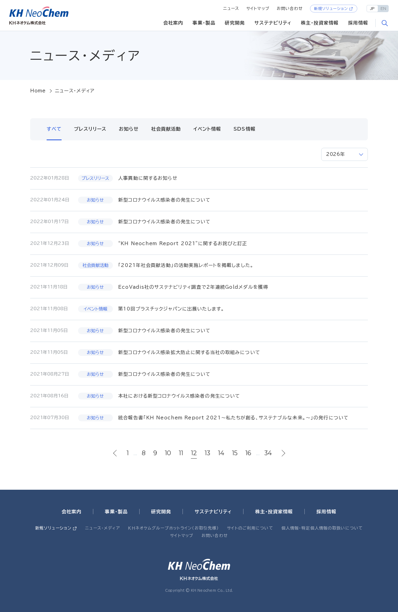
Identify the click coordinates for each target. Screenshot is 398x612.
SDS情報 (245, 129)
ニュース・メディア (102, 528)
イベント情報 (207, 129)
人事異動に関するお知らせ (148, 178)
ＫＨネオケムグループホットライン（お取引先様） (173, 528)
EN (383, 8)
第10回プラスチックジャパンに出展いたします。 (171, 308)
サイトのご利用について (250, 528)
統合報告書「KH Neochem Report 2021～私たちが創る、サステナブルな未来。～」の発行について (233, 417)
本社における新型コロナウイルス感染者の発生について (179, 396)
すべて (54, 129)
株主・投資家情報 (320, 23)
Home (38, 90)
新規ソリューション (331, 8)
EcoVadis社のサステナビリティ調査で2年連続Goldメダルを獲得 (193, 287)
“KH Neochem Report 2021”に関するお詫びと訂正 (182, 243)
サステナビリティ (273, 23)
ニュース (231, 9)
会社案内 (173, 23)
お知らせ (129, 129)
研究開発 (235, 23)
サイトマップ (258, 9)
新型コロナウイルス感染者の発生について (164, 200)
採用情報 (358, 23)
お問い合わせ (290, 9)
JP (372, 8)
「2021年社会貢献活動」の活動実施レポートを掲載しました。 (185, 265)
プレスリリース (90, 129)
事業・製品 (203, 23)
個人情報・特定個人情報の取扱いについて (322, 528)
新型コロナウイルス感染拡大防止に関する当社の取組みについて (189, 352)
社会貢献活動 (166, 129)
